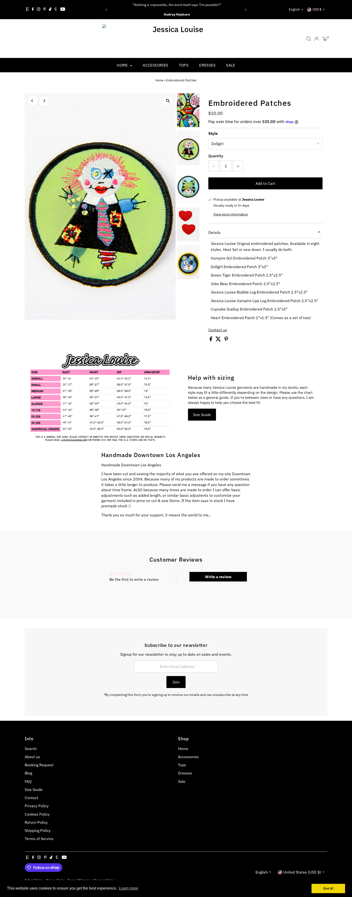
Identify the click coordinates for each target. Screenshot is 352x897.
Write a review (218, 576)
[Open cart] (324, 39)
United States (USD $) (302, 872)
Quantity (215, 155)
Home (123, 65)
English (294, 9)
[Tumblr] (55, 9)
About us (32, 756)
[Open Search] (309, 39)
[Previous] (106, 9)
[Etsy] (27, 9)
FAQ (28, 781)
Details (214, 232)
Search (31, 748)
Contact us (217, 330)
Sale (230, 65)
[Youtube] (62, 9)
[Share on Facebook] (211, 340)
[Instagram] (38, 9)
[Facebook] (33, 9)
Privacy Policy (37, 805)
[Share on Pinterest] (226, 340)
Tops (184, 65)
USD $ (316, 9)
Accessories (155, 65)
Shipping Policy (38, 830)
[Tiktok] (50, 9)
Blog (28, 773)
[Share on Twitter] (219, 340)
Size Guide (202, 414)
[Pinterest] (44, 9)
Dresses (207, 65)
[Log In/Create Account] (316, 39)
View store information (230, 214)
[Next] (245, 9)
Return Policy (36, 822)
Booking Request (39, 764)
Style (213, 133)
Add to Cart (265, 183)
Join (176, 682)
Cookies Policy (37, 814)
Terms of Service (39, 838)
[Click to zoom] (168, 101)
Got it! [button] (328, 888)
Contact (31, 797)
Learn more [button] (128, 888)
